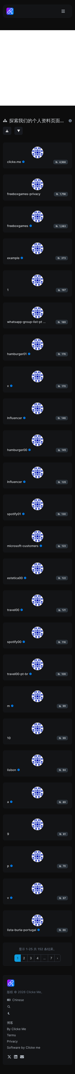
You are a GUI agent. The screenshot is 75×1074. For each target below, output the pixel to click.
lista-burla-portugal (21, 930)
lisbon (11, 770)
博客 (10, 1023)
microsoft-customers (22, 546)
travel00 (13, 610)
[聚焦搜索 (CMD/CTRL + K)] (9, 1006)
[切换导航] (63, 11)
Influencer (14, 418)
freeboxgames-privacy (23, 194)
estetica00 (15, 578)
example (13, 258)
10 (9, 738)
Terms (11, 1035)
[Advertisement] (37, 68)
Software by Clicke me (23, 1047)
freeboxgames (17, 226)
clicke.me (14, 162)
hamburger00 (17, 450)
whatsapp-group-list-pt (24, 322)
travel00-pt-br (17, 674)
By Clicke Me (16, 1029)
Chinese (17, 1000)
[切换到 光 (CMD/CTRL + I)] (9, 1013)
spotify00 (14, 642)
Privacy (12, 1041)
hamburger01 (17, 354)
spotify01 (14, 514)
